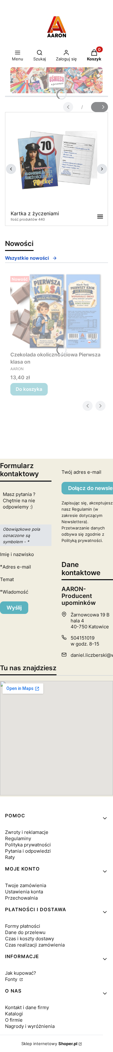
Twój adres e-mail (81, 472)
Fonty (12, 979)
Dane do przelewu (25, 932)
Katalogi (14, 1014)
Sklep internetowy (49, 1043)
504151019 (82, 638)
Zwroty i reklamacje (26, 832)
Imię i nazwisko (17, 554)
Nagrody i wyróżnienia (30, 1026)
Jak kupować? (20, 973)
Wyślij (14, 608)
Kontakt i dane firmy (27, 1007)
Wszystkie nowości (27, 258)
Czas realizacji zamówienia (35, 945)
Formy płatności (22, 926)
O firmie (14, 1020)
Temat (7, 579)
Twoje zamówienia (25, 885)
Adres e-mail (17, 567)
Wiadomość (15, 592)
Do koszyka (29, 389)
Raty (10, 857)
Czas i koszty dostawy (29, 939)
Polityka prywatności (28, 845)
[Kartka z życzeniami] (56, 159)
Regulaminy (18, 838)
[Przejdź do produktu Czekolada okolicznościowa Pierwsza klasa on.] (56, 311)
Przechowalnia (21, 898)
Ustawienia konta (24, 892)
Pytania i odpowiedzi (28, 851)
